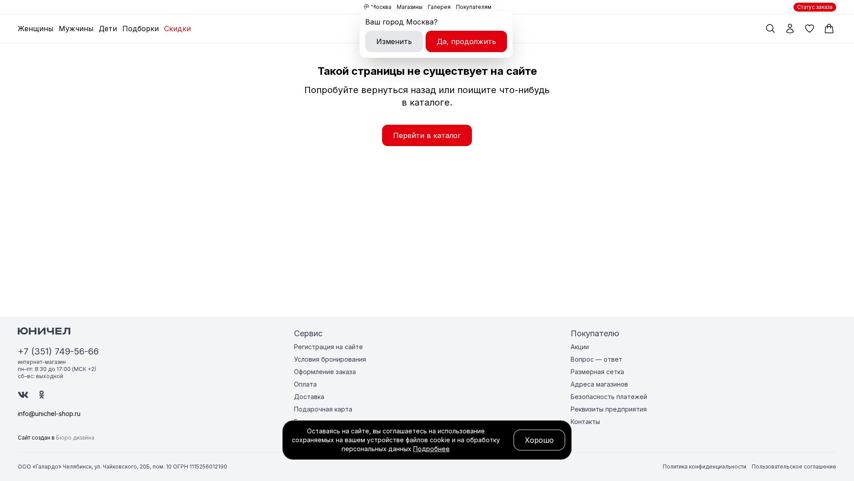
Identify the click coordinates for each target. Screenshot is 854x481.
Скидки (177, 28)
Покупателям (473, 7)
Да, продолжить (466, 41)
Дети (108, 28)
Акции (580, 347)
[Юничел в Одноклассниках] (41, 395)
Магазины (410, 7)
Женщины (35, 28)
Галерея (439, 7)
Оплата (305, 384)
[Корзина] (829, 28)
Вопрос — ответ (596, 359)
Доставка (309, 396)
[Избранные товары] (809, 28)
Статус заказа (815, 7)
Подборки (140, 28)
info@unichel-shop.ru (49, 413)
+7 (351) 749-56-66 (58, 351)
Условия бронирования (330, 359)
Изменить (394, 41)
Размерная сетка (597, 371)
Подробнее (431, 448)
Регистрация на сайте (328, 347)
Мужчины (76, 28)
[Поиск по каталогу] (770, 28)
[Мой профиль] (790, 28)
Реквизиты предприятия (609, 409)
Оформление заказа (325, 371)
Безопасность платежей (609, 396)
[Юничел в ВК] (23, 394)
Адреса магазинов (599, 384)
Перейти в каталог (427, 135)
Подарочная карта (323, 409)
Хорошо (539, 440)
